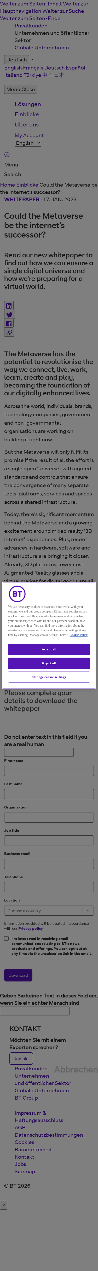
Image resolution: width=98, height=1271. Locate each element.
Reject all (49, 663)
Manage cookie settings (49, 677)
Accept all (49, 649)
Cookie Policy (79, 635)
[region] (48, 635)
